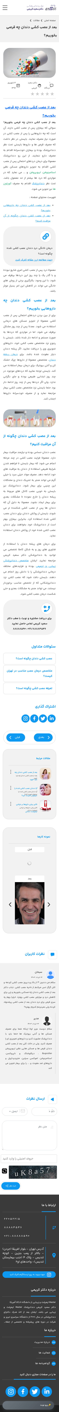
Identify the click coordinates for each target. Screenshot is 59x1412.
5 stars (51, 94)
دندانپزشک (38, 184)
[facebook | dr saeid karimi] (23, 1392)
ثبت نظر (12, 1186)
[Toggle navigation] (6, 8)
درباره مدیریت (42, 1342)
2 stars (37, 94)
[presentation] (49, 904)
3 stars (42, 94)
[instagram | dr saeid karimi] (11, 1392)
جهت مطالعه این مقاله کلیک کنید (33, 260)
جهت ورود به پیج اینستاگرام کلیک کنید (27, 1274)
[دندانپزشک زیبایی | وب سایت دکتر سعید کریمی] (41, 7)
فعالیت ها (44, 1353)
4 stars (47, 94)
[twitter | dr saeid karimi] (34, 1392)
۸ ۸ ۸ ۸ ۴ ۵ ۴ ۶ (13, 1228)
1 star (32, 94)
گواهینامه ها (42, 1363)
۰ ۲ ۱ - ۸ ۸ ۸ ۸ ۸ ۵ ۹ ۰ (16, 1236)
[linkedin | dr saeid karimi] (46, 1392)
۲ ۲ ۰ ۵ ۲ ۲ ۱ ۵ (12, 1219)
